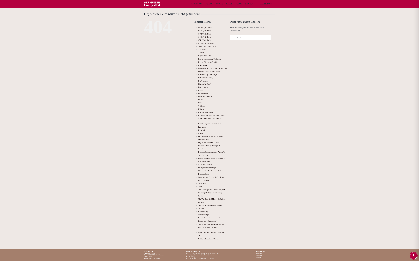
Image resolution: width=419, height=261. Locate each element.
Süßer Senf (202, 183)
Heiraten (201, 109)
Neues (200, 133)
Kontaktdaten (203, 130)
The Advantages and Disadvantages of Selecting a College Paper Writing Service (211, 193)
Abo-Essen (202, 50)
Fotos (200, 103)
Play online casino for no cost (208, 143)
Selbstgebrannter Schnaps (207, 168)
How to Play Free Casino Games (209, 124)
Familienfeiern (203, 93)
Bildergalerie (202, 65)
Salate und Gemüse (205, 164)
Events (200, 90)
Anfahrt (201, 53)
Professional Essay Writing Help (209, 146)
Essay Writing (203, 87)
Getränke (201, 106)
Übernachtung (203, 211)
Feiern (200, 100)
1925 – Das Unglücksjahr (207, 46)
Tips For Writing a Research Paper (210, 205)
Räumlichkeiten (203, 149)
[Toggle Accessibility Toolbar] (413, 255)
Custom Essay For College (207, 75)
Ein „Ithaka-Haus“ (204, 84)
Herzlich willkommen (205, 112)
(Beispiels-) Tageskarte (206, 43)
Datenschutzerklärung (205, 78)
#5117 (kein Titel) (204, 40)
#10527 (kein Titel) (204, 28)
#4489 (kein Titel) (204, 37)
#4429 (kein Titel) (204, 34)
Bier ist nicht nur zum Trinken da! (210, 59)
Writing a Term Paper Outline (208, 239)
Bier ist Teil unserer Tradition (208, 62)
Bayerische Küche (204, 56)
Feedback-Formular (205, 97)
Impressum (202, 127)
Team (200, 186)
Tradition (201, 208)
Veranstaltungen (203, 215)
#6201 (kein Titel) (204, 31)
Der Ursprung (203, 81)
